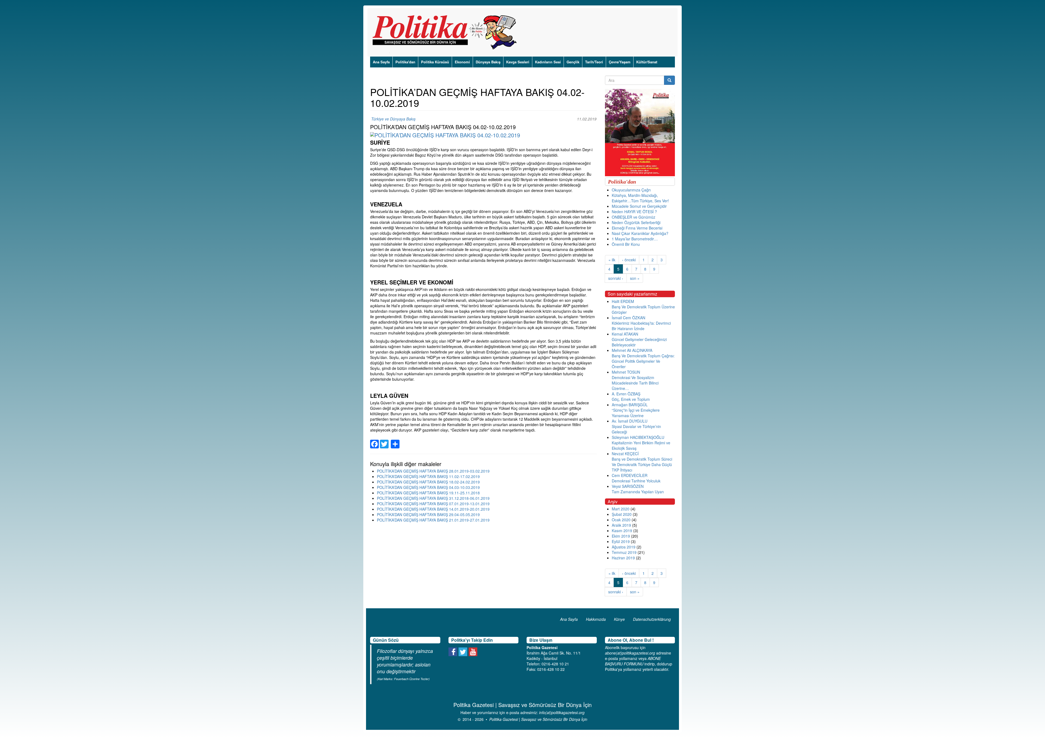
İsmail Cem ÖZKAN (628, 317)
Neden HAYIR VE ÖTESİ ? (634, 211)
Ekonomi (462, 61)
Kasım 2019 (622, 530)
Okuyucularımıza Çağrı (631, 190)
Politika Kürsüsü (435, 61)
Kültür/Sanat (646, 61)
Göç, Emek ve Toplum (631, 399)
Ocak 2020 (621, 519)
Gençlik (573, 61)
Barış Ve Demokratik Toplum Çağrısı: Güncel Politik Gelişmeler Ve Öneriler (643, 361)
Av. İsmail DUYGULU (629, 421)
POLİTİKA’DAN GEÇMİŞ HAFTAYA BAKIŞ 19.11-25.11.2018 (428, 492)
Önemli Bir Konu (626, 244)
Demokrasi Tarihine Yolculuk (636, 480)
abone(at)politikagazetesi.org (630, 653)
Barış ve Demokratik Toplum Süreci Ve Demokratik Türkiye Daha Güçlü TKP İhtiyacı (642, 464)
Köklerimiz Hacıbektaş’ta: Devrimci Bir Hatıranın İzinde (641, 325)
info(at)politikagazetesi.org (562, 712)
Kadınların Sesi (548, 61)
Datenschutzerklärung (652, 619)
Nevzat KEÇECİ (625, 453)
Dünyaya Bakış (488, 61)
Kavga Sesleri (517, 61)
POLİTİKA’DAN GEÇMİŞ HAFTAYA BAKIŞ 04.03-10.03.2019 (428, 487)
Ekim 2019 (621, 536)
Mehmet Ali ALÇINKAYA (632, 350)
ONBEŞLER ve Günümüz (633, 217)
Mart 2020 (620, 508)
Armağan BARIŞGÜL (630, 404)
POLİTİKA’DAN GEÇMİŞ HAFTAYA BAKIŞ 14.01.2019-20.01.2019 (433, 509)
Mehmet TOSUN (626, 372)
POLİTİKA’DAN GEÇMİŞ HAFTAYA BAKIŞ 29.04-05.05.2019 (428, 514)
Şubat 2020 (622, 514)
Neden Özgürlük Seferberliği (636, 222)
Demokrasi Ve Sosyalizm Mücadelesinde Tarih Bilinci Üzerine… (635, 383)
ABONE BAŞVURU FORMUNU (633, 661)
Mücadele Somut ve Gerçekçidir (639, 206)
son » (635, 278)
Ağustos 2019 (623, 547)
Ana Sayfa (381, 61)
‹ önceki (629, 259)
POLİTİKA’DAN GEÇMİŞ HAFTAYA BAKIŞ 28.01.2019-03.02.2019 (433, 471)
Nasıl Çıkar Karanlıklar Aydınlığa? (640, 233)
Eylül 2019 (621, 541)
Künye (619, 619)
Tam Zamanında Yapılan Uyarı (638, 491)
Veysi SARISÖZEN (628, 486)
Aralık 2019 (621, 525)
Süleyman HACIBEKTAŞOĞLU (638, 437)
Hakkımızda (596, 619)
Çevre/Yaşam (620, 61)
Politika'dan (405, 61)
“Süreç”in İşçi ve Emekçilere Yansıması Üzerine (636, 412)
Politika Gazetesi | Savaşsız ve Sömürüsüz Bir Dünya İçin (538, 719)
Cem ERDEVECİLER (629, 475)
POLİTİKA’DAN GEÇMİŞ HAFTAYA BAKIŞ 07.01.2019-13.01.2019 (433, 503)
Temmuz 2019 (624, 552)
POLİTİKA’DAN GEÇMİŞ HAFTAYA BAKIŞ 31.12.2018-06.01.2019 (433, 498)
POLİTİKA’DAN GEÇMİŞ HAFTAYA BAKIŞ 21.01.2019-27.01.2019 (433, 520)
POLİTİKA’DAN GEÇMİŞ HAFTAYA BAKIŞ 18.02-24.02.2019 (428, 482)
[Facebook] (374, 440)
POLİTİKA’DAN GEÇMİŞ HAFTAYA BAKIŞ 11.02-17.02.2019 (428, 476)
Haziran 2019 (623, 557)
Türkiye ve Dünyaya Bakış (393, 119)
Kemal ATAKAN (625, 334)
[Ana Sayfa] (446, 32)
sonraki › (615, 278)
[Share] (395, 440)
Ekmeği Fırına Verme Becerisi (637, 228)
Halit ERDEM (623, 301)
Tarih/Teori (594, 61)
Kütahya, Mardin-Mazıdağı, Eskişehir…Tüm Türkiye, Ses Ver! (640, 198)
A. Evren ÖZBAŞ (626, 393)
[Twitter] (384, 440)
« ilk (611, 259)
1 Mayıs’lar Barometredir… (635, 238)
